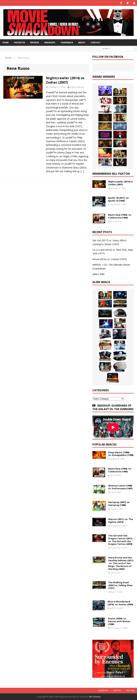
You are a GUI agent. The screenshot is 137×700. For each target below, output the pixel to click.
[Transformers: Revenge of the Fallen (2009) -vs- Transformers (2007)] (105, 356)
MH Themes (95, 696)
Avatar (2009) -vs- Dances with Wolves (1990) (119, 621)
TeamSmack (66, 42)
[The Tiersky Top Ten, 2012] (105, 135)
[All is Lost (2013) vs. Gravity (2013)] (120, 109)
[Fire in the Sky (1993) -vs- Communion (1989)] (119, 356)
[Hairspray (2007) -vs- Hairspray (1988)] (99, 509)
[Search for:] (117, 48)
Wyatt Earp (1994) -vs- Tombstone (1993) (120, 216)
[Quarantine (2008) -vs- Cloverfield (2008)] (120, 323)
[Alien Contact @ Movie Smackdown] (106, 323)
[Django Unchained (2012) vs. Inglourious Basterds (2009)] (105, 143)
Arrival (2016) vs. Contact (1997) (109, 259)
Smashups (49, 42)
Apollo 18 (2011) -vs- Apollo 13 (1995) (118, 199)
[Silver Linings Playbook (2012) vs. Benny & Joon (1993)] (120, 154)
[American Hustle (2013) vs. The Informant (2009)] (120, 100)
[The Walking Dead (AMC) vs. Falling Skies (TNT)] (120, 303)
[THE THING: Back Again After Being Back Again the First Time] (120, 312)
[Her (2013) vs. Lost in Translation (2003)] (105, 100)
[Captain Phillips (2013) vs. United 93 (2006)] (120, 117)
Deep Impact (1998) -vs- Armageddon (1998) (120, 454)
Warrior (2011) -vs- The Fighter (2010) (120, 520)
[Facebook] (121, 3)
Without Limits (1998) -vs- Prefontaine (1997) (120, 487)
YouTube (130, 690)
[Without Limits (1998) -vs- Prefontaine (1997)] (99, 492)
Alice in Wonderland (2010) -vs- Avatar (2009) (120, 603)
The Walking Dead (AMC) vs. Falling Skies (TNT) (120, 585)
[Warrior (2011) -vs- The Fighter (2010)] (99, 524)
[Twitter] (127, 3)
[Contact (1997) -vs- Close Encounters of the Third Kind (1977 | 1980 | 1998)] (119, 345)
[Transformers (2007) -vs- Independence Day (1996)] (112, 378)
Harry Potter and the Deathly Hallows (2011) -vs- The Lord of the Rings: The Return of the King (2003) (120, 563)
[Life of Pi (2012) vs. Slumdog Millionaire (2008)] (105, 162)
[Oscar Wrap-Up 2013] (105, 126)
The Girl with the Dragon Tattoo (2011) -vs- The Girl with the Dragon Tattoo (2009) (120, 540)
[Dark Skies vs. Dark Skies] (105, 313)
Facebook (103, 690)
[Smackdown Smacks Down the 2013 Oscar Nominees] (120, 135)
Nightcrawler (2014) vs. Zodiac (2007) (65, 80)
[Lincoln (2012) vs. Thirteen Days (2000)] (120, 162)
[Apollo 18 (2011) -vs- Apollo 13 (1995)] (98, 204)
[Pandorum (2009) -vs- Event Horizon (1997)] (119, 334)
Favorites (19, 42)
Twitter (117, 690)
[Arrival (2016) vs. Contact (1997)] (120, 92)
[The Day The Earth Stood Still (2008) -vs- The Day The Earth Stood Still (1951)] (105, 367)
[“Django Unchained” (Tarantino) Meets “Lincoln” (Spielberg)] (105, 153)
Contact (96, 42)
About (81, 42)
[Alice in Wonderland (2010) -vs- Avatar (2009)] (98, 608)
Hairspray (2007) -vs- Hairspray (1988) (119, 504)
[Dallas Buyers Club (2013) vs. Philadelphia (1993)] (105, 109)
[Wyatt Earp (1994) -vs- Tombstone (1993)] (98, 221)
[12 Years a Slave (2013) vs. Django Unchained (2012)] (105, 117)
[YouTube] (134, 3)
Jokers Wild (98, 274)
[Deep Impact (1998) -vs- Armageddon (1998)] (99, 456)
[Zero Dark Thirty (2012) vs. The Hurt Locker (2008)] (120, 143)
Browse (34, 42)
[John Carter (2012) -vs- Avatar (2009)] (105, 303)
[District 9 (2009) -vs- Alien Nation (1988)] (105, 345)
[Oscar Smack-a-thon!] (120, 126)
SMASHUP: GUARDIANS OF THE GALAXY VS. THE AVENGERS (112, 407)
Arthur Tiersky (77, 87)
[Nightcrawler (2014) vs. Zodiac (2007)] (99, 186)
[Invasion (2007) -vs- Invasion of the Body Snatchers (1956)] (119, 367)
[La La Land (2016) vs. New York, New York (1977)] (105, 91)
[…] (82, 171)
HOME (6, 42)
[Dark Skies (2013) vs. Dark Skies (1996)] (120, 295)
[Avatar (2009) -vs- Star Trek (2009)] (105, 334)
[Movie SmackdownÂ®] (68, 22)
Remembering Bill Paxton (111, 174)
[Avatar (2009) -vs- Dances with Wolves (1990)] (98, 625)
